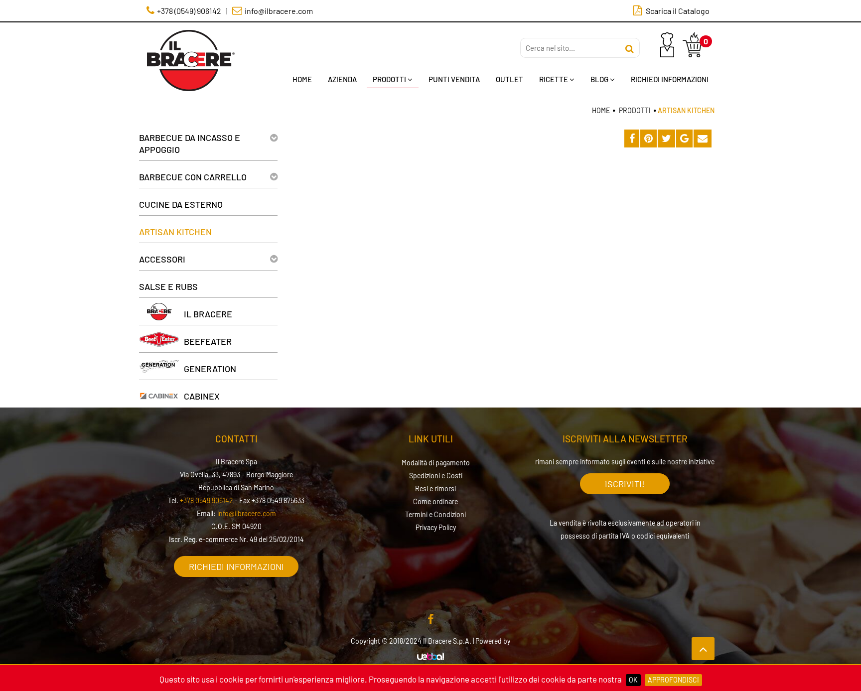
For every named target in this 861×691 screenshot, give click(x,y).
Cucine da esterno (181, 204)
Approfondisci (673, 680)
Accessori (162, 259)
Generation (210, 368)
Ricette (553, 79)
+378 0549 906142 (206, 500)
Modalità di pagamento (436, 462)
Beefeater (208, 341)
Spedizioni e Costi (435, 475)
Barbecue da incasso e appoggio (189, 143)
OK (633, 680)
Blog (599, 79)
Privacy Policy (436, 527)
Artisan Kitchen (175, 231)
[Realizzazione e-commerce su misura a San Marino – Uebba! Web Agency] (430, 657)
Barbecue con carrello (193, 176)
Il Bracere (208, 313)
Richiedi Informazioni (670, 79)
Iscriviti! (625, 483)
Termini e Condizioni (435, 514)
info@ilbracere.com (246, 513)
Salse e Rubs (168, 286)
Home (302, 79)
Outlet (509, 79)
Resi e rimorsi (435, 488)
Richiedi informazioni (236, 566)
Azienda (342, 79)
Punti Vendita (454, 79)
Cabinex (202, 396)
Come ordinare (435, 501)
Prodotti (389, 79)
